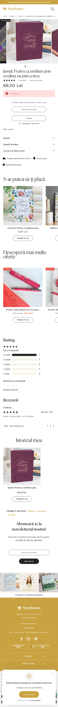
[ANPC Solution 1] (18, 646)
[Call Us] (52, 9)
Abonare (29, 118)
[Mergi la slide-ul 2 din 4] (27, 66)
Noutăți (42, 511)
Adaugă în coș (23, 238)
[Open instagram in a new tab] (28, 638)
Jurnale (11, 514)
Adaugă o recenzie (10, 389)
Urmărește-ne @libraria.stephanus (29, 595)
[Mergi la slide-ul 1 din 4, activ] (25, 66)
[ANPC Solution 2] (40, 646)
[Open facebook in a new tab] (21, 638)
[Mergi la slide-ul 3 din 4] (30, 66)
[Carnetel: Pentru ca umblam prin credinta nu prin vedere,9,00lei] (22, 205)
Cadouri (32, 511)
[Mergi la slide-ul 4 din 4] (32, 66)
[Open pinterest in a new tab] (35, 638)
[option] (23, 296)
